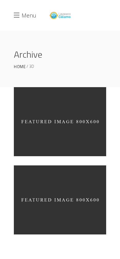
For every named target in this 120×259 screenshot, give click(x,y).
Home (20, 67)
